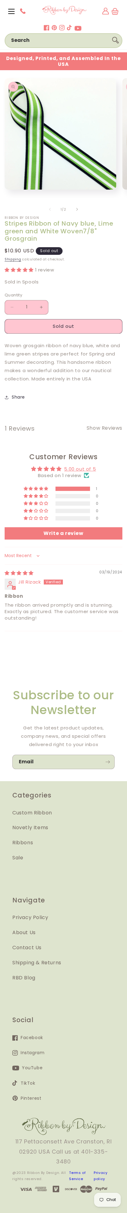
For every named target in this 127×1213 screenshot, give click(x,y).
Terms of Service (77, 1175)
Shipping (13, 259)
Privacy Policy (30, 917)
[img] (19, 573)
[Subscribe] (107, 762)
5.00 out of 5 (80, 469)
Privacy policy (100, 1175)
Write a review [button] (63, 533)
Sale (17, 857)
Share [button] (18, 397)
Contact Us (27, 947)
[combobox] (63, 40)
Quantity (13, 295)
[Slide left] (50, 209)
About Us (24, 932)
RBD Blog (23, 977)
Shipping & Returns (36, 962)
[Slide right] (77, 209)
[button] (11, 11)
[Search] (115, 40)
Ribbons (22, 842)
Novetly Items (30, 827)
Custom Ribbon (32, 812)
